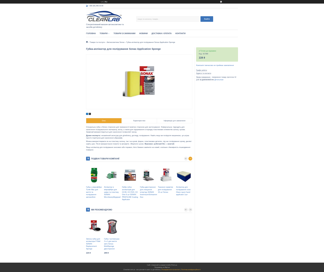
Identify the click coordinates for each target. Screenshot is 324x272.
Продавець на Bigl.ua (162, 267)
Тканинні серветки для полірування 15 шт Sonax (165, 189)
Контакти (180, 33)
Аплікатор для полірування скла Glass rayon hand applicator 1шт (183, 190)
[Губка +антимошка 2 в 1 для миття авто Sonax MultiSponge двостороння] (112, 226)
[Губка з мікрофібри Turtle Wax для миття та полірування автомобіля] (94, 175)
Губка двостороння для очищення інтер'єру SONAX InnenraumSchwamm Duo (148, 192)
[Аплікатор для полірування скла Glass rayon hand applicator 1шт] (184, 175)
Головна (91, 33)
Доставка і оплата (161, 33)
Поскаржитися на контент (170, 269)
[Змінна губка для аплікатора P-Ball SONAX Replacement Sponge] (94, 226)
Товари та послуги (97, 42)
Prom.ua (174, 265)
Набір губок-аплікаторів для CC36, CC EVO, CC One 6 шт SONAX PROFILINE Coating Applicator (130, 193)
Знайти (207, 19)
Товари (104, 33)
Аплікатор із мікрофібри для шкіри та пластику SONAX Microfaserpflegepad (112, 192)
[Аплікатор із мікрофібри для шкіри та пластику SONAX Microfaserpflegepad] (112, 175)
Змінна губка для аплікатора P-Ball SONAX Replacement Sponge (93, 244)
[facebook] (87, 114)
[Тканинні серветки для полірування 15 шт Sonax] (166, 175)
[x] (90, 114)
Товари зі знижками (124, 33)
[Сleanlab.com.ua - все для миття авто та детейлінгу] (108, 16)
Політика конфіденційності (191, 269)
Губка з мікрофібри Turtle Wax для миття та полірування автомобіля (94, 192)
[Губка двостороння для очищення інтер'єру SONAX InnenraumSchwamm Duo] (148, 175)
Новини (143, 33)
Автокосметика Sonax (116, 42)
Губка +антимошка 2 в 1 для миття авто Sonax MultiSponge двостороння (111, 244)
